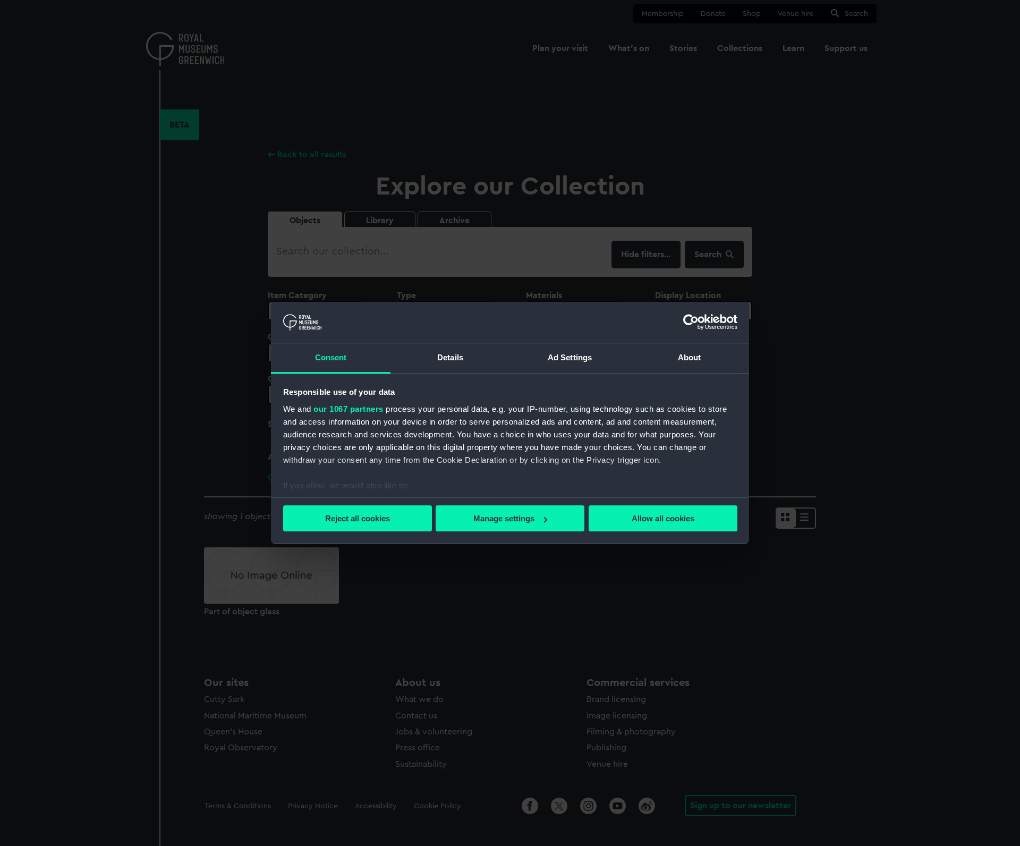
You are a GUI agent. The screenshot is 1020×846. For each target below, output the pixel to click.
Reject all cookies (357, 518)
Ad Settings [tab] (570, 357)
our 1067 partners (348, 408)
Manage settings (503, 518)
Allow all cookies (663, 518)
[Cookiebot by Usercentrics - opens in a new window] (690, 322)
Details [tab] (450, 357)
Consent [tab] (331, 357)
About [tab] (689, 357)
